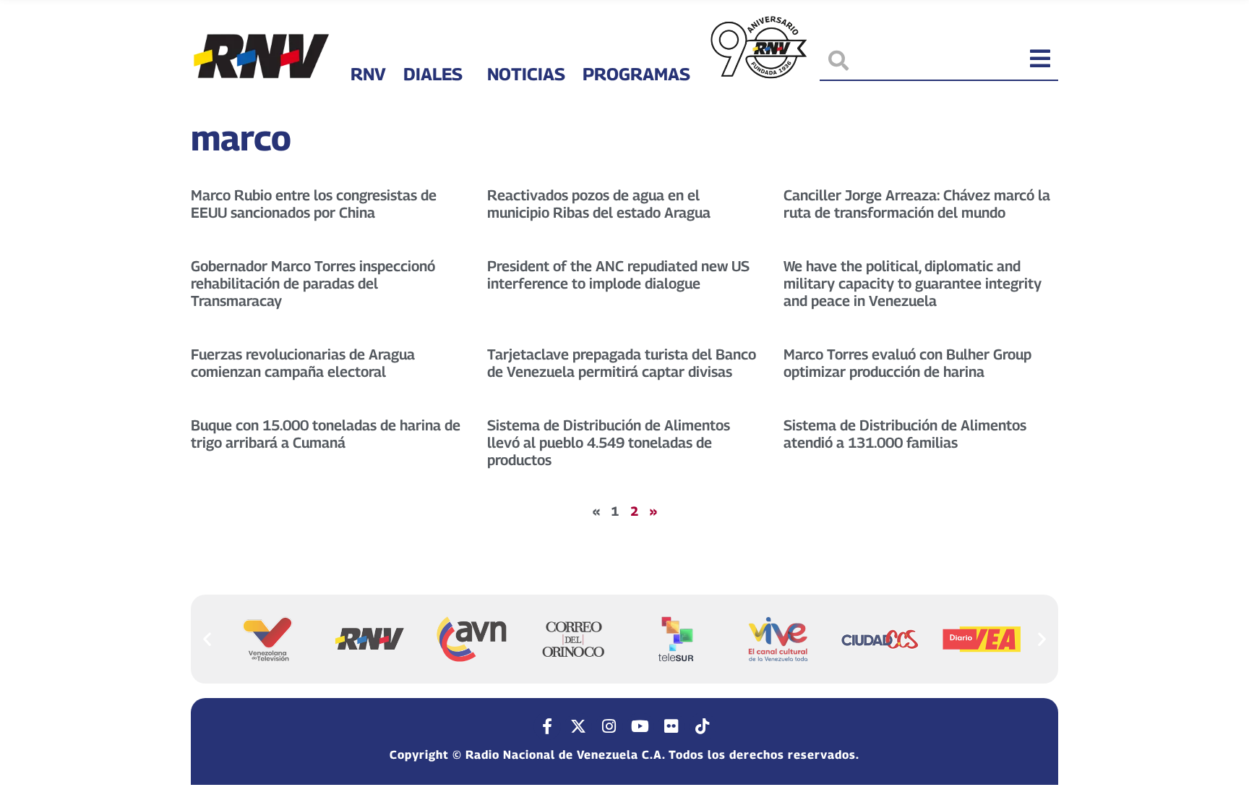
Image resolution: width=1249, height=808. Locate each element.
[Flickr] (671, 726)
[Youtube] (640, 726)
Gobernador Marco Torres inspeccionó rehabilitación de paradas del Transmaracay (313, 284)
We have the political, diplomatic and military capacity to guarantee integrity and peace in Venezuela (913, 284)
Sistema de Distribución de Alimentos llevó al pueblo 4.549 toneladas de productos (608, 443)
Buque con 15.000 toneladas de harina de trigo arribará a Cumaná (325, 434)
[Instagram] (609, 726)
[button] (207, 638)
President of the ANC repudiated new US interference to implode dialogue (618, 275)
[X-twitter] (578, 726)
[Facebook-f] (547, 726)
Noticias (526, 74)
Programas (636, 74)
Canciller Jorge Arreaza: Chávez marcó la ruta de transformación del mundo (917, 204)
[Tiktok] (702, 726)
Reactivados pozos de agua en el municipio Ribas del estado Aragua (599, 204)
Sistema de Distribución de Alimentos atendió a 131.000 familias (905, 434)
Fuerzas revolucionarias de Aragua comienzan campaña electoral (303, 363)
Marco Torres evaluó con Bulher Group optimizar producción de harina (907, 363)
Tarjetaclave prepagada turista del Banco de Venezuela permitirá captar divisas (621, 363)
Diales (433, 74)
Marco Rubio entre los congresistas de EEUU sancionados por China (314, 204)
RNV (368, 74)
